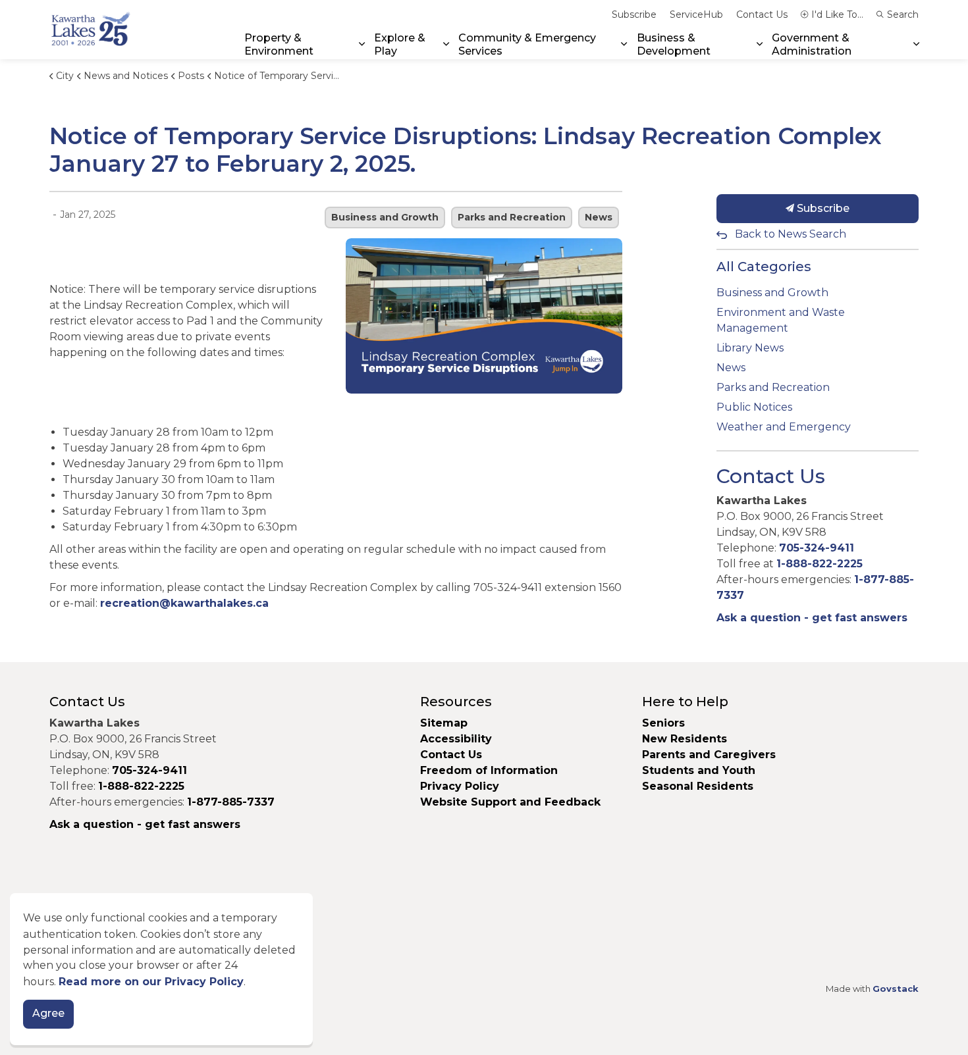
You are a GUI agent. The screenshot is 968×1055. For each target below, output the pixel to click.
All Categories (763, 266)
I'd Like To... (837, 14)
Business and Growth (385, 217)
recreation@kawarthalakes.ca (184, 603)
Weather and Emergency (783, 427)
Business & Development (674, 44)
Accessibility (456, 739)
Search (903, 14)
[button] (484, 316)
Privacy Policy (459, 786)
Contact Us (762, 14)
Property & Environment (278, 44)
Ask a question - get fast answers (811, 617)
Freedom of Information (489, 770)
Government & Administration (811, 44)
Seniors (663, 723)
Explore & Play (399, 44)
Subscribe (634, 14)
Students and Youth (698, 770)
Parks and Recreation (512, 217)
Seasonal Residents (699, 786)
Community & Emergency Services (527, 44)
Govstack (896, 988)
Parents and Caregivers (709, 754)
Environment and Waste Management (780, 320)
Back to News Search (790, 234)
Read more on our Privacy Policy (151, 981)
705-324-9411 (816, 548)
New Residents (684, 739)
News (598, 217)
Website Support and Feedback (510, 802)
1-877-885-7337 (231, 802)
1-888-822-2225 (819, 563)
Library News (750, 348)
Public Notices (754, 407)
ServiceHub (696, 14)
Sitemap (444, 723)
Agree (48, 1014)
